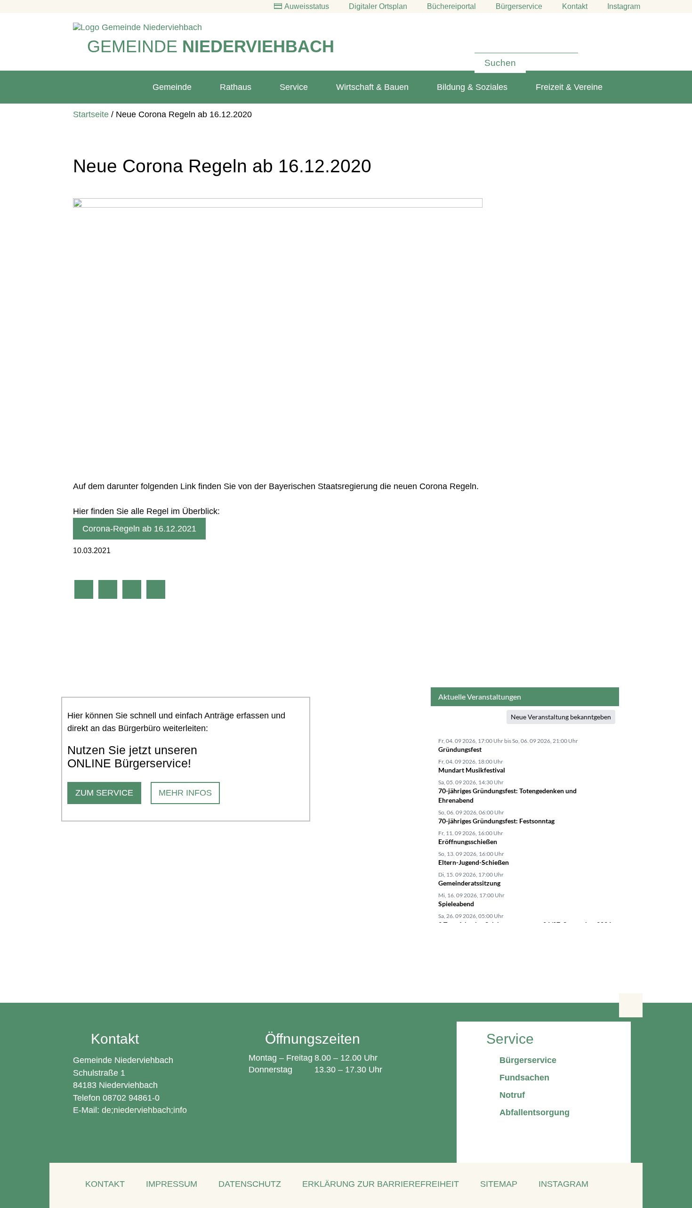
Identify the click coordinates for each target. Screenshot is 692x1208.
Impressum (171, 1184)
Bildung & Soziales (472, 87)
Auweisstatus (306, 6)
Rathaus (235, 87)
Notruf (512, 1095)
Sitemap (498, 1184)
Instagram (563, 1184)
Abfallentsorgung (534, 1112)
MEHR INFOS (185, 792)
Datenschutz (249, 1184)
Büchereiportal (451, 6)
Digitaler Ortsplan (378, 6)
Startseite (91, 114)
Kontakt (574, 6)
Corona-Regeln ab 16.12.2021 (139, 528)
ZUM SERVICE (104, 792)
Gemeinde (172, 87)
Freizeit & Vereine (569, 87)
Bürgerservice (519, 6)
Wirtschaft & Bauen (372, 87)
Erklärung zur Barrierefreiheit (380, 1184)
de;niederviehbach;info (144, 1110)
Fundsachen (524, 1077)
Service (294, 87)
